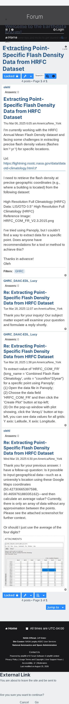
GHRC (19, 271)
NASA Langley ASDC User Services (40, 641)
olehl (7, 87)
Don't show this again (17, 50)
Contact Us (34, 652)
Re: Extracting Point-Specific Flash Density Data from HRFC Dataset (29, 298)
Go (37, 702)
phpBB (23, 656)
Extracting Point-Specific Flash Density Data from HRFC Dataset (33, 58)
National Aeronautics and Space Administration (34, 645)
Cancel (24, 702)
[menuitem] (27, 628)
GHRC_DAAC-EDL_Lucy (20, 280)
